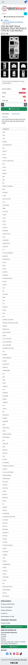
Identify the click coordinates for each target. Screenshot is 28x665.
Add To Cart (14, 109)
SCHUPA (5, 523)
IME (4, 377)
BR (3, 183)
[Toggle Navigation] (3, 2)
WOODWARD (6, 590)
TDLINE (5, 539)
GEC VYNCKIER (7, 345)
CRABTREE (6, 240)
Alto (4, 148)
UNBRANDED (6, 564)
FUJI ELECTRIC (7, 332)
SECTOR (5, 526)
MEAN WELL (6, 428)
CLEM (4, 221)
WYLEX (4, 593)
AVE (4, 164)
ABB (4, 132)
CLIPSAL (5, 227)
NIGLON (5, 453)
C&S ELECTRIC (7, 199)
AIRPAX (5, 142)
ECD (4, 288)
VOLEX (4, 574)
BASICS (5, 173)
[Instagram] (14, 653)
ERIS (4, 297)
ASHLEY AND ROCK (8, 161)
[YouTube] (17, 653)
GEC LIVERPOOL (7, 342)
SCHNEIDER (6, 513)
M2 (3, 412)
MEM (4, 431)
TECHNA (5, 542)
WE (3, 583)
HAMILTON (6, 364)
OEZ (4, 456)
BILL (4, 180)
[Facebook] (7, 653)
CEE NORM (6, 205)
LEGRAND (5, 396)
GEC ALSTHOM (7, 339)
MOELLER (5, 443)
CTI (3, 250)
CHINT (4, 215)
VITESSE (5, 571)
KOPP (4, 383)
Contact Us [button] (14, 647)
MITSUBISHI (6, 437)
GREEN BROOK (7, 358)
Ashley (4, 157)
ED (3, 291)
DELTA (4, 262)
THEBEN (5, 555)
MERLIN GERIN (7, 434)
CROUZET (5, 246)
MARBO (5, 418)
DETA (4, 265)
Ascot (4, 154)
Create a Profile (5, 623)
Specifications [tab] (16, 114)
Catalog (6, 20)
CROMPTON (6, 243)
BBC (4, 177)
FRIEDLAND (6, 329)
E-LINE (4, 281)
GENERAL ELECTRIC (8, 348)
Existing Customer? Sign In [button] (15, 627)
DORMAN (5, 275)
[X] (10, 653)
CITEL (4, 218)
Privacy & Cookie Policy (7, 604)
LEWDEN (5, 402)
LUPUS (5, 409)
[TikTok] (20, 653)
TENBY (4, 548)
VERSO (5, 567)
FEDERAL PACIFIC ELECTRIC (10, 323)
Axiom (4, 167)
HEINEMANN (6, 370)
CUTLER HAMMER (8, 253)
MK (4, 440)
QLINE (4, 491)
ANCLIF (5, 151)
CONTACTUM (6, 234)
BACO (4, 170)
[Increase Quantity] (25, 105)
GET (4, 351)
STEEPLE (5, 536)
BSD (4, 189)
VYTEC (4, 580)
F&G (4, 313)
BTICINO (5, 192)
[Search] (25, 13)
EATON (5, 285)
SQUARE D (6, 532)
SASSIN (5, 510)
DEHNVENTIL (6, 259)
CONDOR (5, 231)
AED (4, 135)
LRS (4, 405)
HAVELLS (5, 367)
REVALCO (5, 497)
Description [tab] (5, 114)
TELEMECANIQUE (8, 545)
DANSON (5, 256)
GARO (4, 335)
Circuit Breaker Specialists (19, 660)
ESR (4, 300)
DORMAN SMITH (7, 278)
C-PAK (4, 196)
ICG (4, 374)
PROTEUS (5, 488)
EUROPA (5, 307)
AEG (4, 138)
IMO (4, 380)
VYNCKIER (5, 577)
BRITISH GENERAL (8, 186)
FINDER (5, 326)
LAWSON (5, 393)
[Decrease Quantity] (2, 105)
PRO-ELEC (5, 482)
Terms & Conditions (7, 607)
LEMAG (5, 399)
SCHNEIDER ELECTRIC (9, 517)
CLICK (4, 224)
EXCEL (4, 310)
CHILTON (5, 211)
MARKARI (5, 421)
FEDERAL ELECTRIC (8, 320)
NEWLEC (5, 450)
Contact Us (4, 613)
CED (4, 202)
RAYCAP (5, 494)
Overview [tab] (5, 117)
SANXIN (5, 507)
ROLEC (4, 501)
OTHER (5, 459)
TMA (4, 558)
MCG (4, 424)
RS (3, 504)
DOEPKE (5, 272)
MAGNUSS (6, 415)
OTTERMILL (6, 463)
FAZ (4, 316)
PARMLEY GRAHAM (8, 466)
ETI (3, 304)
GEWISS (5, 354)
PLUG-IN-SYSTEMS (8, 472)
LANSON (5, 386)
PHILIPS (5, 469)
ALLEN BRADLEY (7, 145)
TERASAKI (5, 552)
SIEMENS (5, 529)
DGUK (4, 269)
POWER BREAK (7, 475)
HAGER (5, 361)
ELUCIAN (5, 294)
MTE (4, 447)
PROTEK (5, 485)
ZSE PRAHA (6, 596)
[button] (25, 2)
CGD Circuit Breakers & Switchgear (13, 22)
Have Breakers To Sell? (7, 616)
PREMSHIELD (6, 478)
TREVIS (5, 561)
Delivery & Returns (6, 610)
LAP (4, 389)
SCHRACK (5, 520)
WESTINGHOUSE (7, 586)
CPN (4, 237)
